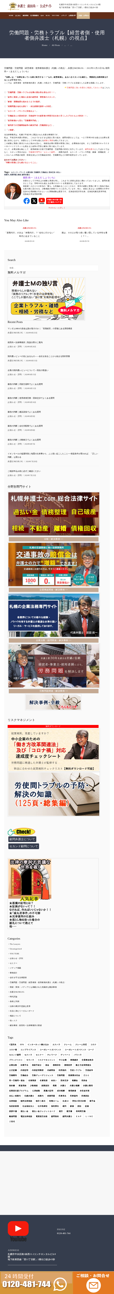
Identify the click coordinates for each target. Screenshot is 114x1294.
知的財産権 (14, 1106)
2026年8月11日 (30, 388)
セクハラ (14, 172)
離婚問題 (13, 1116)
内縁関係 (51, 1070)
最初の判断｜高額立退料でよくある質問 (25, 384)
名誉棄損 (32, 1080)
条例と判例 (14, 1001)
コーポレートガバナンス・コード (79, 1050)
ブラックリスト (16, 1060)
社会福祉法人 (28, 1106)
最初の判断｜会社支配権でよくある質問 (25, 426)
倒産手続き (37, 1065)
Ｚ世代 (12, 1121)
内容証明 (24, 1070)
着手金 (92, 1101)
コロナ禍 (13, 1050)
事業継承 (74, 1060)
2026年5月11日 (29, 241)
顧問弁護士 (89, 149)
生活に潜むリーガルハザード (22, 1011)
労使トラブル (76, 1070)
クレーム (68, 1044)
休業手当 (24, 1065)
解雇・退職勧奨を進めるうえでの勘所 (24, 102)
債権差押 (68, 1065)
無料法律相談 (26, 1101)
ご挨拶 (11, 130)
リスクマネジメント (46, 1060)
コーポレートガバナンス (50, 1050)
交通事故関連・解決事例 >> (53, 589)
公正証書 (13, 1070)
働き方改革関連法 (83, 1065)
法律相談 (13, 1101)
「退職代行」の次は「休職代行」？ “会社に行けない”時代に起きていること (29, 234)
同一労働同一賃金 (17, 1080)
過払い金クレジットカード (43, 1111)
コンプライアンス (28, 1050)
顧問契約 (55, 1116)
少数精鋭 (34, 1086)
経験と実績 (48, 140)
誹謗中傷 (13, 1111)
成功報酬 (61, 1091)
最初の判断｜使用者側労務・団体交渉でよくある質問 (31, 398)
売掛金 (84, 1080)
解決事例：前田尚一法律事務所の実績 (26, 1025)
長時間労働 (81, 1111)
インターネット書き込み (38, 1044)
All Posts (56, 45)
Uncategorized (16, 949)
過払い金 (24, 1111)
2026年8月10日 (30, 402)
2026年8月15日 (31, 361)
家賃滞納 (22, 1086)
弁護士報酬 (75, 1086)
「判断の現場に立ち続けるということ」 (21, 162)
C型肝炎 (12, 1044)
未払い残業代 (15, 1096)
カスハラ (56, 1044)
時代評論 (13, 997)
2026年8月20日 (30, 347)
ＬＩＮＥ (89, 1116)
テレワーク (52, 1055)
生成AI (66, 1101)
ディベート (65, 1055)
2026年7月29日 (31, 461)
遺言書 (69, 1111)
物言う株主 (41, 1101)
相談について (15, 1016)
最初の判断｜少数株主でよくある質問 (24, 440)
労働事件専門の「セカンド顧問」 (43, 152)
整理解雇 (72, 1091)
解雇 (19, 175)
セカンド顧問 (15, 1055)
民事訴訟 (85, 1096)
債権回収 (57, 1065)
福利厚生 (55, 1106)
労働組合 (44, 172)
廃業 (55, 1086)
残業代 (41, 1096)
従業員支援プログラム (19, 1091)
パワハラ (22, 172)
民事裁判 (74, 1096)
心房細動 (36, 1091)
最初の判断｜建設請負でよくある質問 (24, 412)
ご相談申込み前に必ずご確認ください (24, 471)
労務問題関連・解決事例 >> (53, 691)
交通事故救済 (87, 1060)
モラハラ (30, 1060)
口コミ (87, 1075)
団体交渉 (52, 172)
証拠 (87, 1106)
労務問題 (61, 1075)
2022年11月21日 (94, 68)
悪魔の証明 (48, 1091)
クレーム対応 (81, 1044)
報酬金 (75, 1080)
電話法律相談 (26, 1116)
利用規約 (62, 1070)
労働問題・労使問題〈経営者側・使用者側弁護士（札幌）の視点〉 (35, 68)
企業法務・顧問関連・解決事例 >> (53, 640)
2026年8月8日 (29, 430)
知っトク (13, 1020)
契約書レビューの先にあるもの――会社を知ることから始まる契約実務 (39, 356)
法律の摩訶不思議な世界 (20, 1006)
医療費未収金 (74, 1075)
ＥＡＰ (79, 1116)
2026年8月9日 (29, 416)
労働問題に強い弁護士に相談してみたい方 (84, 88)
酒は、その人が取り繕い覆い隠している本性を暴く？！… (84, 234)
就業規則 (45, 1086)
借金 (47, 1065)
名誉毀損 (44, 1080)
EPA (22, 1044)
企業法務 (29, 172)
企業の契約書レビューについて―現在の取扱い (28, 370)
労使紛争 (89, 1070)
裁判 (64, 1106)
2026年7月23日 (30, 475)
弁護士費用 (88, 1086)
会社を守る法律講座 (18, 977)
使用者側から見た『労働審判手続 (22, 120)
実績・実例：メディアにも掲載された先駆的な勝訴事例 (33, 987)
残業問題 (13, 175)
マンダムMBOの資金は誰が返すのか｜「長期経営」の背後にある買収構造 (40, 328)
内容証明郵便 (38, 1070)
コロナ (93, 1044)
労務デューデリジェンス (42, 1075)
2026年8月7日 (29, 444)
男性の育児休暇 (79, 1101)
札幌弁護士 (29, 1096)
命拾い (54, 1080)
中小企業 (63, 1060)
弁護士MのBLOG (76, 68)
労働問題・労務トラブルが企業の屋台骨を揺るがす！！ (31, 92)
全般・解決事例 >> (53, 539)
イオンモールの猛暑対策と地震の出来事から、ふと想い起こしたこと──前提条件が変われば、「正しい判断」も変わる (53, 455)
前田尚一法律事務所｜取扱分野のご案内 (25, 342)
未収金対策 (85, 1091)
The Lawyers (15, 944)
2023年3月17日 (84, 241)
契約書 (12, 1086)
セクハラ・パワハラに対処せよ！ (22, 111)
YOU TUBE (14, 954)
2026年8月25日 (31, 333)
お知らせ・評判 (15, 347)
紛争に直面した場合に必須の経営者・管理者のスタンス (31, 97)
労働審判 (37, 172)
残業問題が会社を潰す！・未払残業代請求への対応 (29, 106)
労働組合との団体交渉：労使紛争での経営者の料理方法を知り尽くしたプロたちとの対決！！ (47, 116)
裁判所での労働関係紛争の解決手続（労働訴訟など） (30, 125)
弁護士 (63, 1086)
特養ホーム (54, 1101)
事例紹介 (13, 973)
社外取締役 (43, 1106)
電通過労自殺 (42, 1116)
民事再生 (62, 1096)
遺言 (61, 1111)
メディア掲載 (15, 968)
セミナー (13, 963)
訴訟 (79, 1106)
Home (44, 45)
